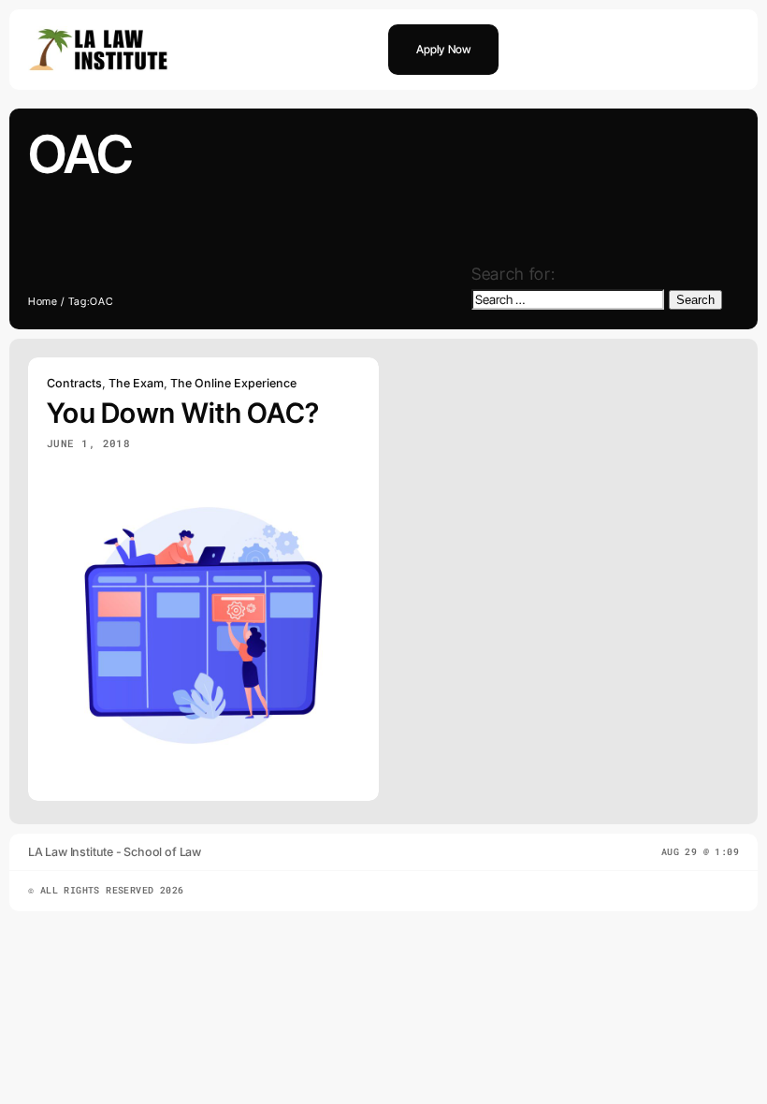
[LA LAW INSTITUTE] (98, 34)
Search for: (513, 273)
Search (695, 300)
